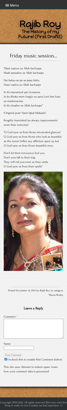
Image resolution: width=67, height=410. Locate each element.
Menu (14, 5)
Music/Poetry (56, 295)
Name (7, 343)
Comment (10, 316)
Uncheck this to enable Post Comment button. (35, 359)
